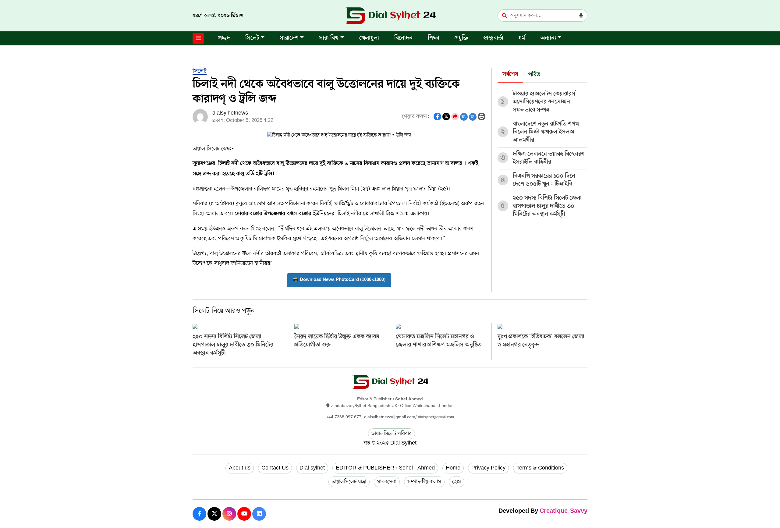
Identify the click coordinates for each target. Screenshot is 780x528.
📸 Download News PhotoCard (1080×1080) (339, 279)
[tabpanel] (542, 152)
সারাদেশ (289, 38)
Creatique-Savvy (563, 511)
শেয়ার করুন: (415, 116)
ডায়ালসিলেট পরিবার (391, 433)
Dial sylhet (312, 468)
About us (239, 468)
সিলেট (252, 38)
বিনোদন (403, 38)
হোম (456, 481)
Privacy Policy (488, 468)
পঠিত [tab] (534, 74)
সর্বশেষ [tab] (510, 74)
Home (453, 468)
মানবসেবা (386, 481)
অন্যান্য (548, 38)
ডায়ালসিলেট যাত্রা (349, 481)
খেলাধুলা (369, 38)
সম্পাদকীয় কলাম (424, 481)
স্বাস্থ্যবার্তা (493, 38)
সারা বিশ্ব (329, 38)
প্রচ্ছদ (224, 38)
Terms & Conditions (540, 468)
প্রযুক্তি (461, 38)
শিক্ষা (433, 38)
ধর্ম (522, 38)
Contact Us (275, 468)
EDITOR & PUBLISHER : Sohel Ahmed (385, 468)
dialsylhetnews (230, 113)
